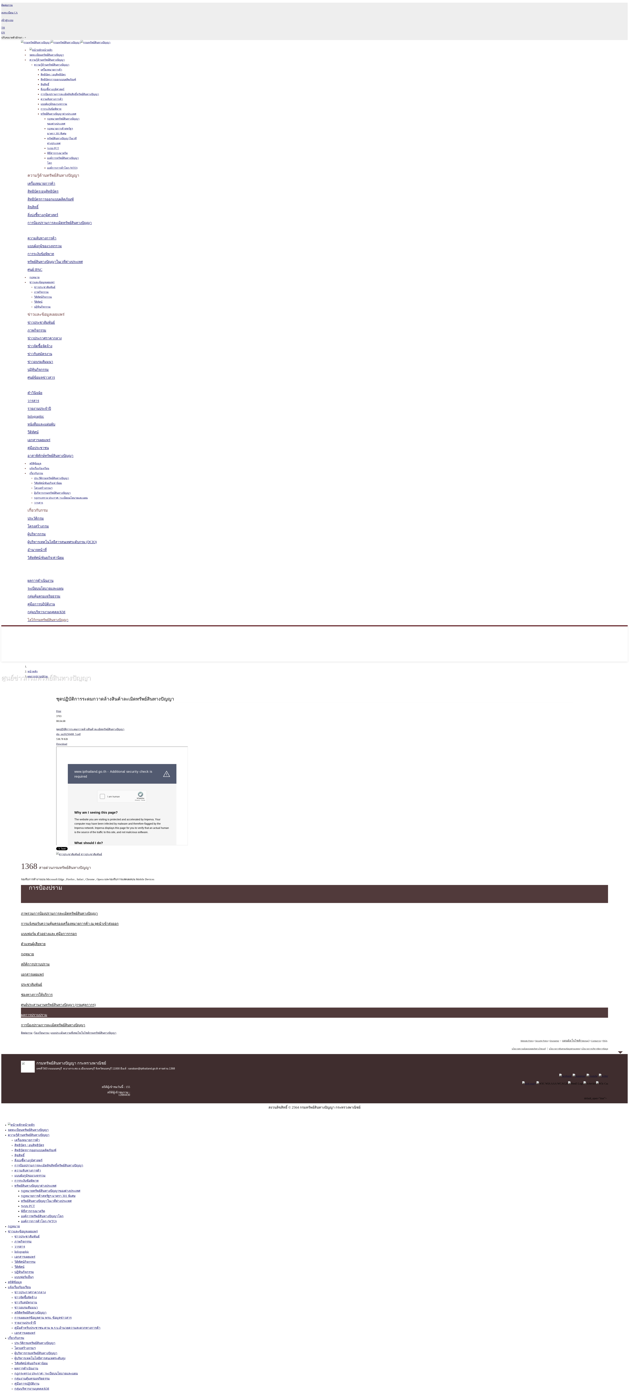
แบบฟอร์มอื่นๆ (24, 1277)
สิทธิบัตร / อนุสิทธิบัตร (53, 74)
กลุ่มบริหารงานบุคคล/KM (46, 612)
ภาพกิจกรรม (41, 292)
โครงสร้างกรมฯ (43, 488)
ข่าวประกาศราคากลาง (45, 338)
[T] (603, 1076)
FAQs (605, 1041)
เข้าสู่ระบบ (7, 20)
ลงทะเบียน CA (9, 12)
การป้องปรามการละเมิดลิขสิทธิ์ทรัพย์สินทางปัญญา (70, 94)
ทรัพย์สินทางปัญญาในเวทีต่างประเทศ (55, 262)
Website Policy (527, 1041)
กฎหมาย (34, 277)
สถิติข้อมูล (35, 463)
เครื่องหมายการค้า (51, 69)
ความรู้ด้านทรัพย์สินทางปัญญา (47, 59)
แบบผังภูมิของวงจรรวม (54, 104)
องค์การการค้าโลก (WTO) (62, 167)
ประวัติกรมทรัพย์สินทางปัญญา (51, 478)
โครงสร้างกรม (38, 526)
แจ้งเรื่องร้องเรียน (39, 468)
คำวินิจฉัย (35, 393)
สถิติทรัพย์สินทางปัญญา (30, 1312)
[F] (565, 1076)
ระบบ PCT (53, 148)
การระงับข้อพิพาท (51, 109)
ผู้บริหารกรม (37, 534)
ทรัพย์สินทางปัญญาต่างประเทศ (58, 113)
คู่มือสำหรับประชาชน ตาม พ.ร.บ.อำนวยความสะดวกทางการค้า (57, 1328)
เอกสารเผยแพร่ (39, 440)
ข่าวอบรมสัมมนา (40, 362)
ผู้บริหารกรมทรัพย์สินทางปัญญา (52, 493)
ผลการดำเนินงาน (40, 581)
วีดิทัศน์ (38, 302)
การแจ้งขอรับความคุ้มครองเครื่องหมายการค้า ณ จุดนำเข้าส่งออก (70, 924)
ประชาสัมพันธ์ (31, 984)
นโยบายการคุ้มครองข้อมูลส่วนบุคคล (564, 1049)
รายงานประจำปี (39, 408)
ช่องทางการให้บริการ (37, 995)
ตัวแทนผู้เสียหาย (33, 944)
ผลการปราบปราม (38, 676)
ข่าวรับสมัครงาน (40, 354)
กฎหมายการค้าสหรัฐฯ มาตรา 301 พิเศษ (48, 1196)
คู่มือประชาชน (38, 448)
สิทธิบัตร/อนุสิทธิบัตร (43, 191)
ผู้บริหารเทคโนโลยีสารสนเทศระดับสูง (39, 1358)
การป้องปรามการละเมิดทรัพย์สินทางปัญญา (60, 223)
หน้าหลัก (33, 671)
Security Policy (541, 1041)
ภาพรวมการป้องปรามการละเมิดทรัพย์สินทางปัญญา (59, 913)
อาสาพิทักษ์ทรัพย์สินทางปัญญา (50, 456)
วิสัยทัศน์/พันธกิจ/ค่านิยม (48, 483)
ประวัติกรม (36, 518)
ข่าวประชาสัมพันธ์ (44, 287)
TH (3, 27)
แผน (571, 1040)
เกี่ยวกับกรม (36, 473)
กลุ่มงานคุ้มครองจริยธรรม (32, 1378)
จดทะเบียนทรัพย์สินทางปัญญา (46, 55)
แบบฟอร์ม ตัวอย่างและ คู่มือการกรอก (49, 934)
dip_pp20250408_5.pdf (68, 734)
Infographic (36, 416)
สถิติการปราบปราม (35, 964)
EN (3, 32)
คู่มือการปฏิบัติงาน (41, 604)
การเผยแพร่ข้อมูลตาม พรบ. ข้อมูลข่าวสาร (43, 1317)
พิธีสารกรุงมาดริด (57, 153)
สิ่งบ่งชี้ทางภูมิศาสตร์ (52, 89)
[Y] (592, 1076)
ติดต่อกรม (26, 1032)
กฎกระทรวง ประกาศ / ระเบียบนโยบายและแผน (61, 497)
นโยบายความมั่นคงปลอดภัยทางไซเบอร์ (529, 1049)
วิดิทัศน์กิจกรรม (43, 297)
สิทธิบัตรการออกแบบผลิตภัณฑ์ (58, 79)
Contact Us (596, 1041)
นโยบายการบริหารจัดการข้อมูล (594, 1049)
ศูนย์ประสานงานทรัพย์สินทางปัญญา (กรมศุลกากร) (58, 1005)
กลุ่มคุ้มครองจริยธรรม (44, 596)
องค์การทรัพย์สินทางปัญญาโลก (42, 1216)
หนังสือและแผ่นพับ (41, 424)
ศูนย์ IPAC (35, 270)
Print (58, 711)
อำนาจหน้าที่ (37, 550)
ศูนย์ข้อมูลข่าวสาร (41, 377)
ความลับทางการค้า (52, 99)
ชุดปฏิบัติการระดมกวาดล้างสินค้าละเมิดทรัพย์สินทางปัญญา (90, 729)
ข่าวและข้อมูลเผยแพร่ (42, 282)
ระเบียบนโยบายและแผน (45, 588)
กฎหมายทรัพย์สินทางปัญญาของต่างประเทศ (50, 1191)
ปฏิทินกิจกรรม (42, 306)
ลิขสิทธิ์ (45, 84)
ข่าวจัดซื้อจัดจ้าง (40, 346)
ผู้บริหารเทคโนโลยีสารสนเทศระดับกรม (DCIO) (62, 542)
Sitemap (585, 1041)
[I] (579, 1076)
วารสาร (33, 401)
